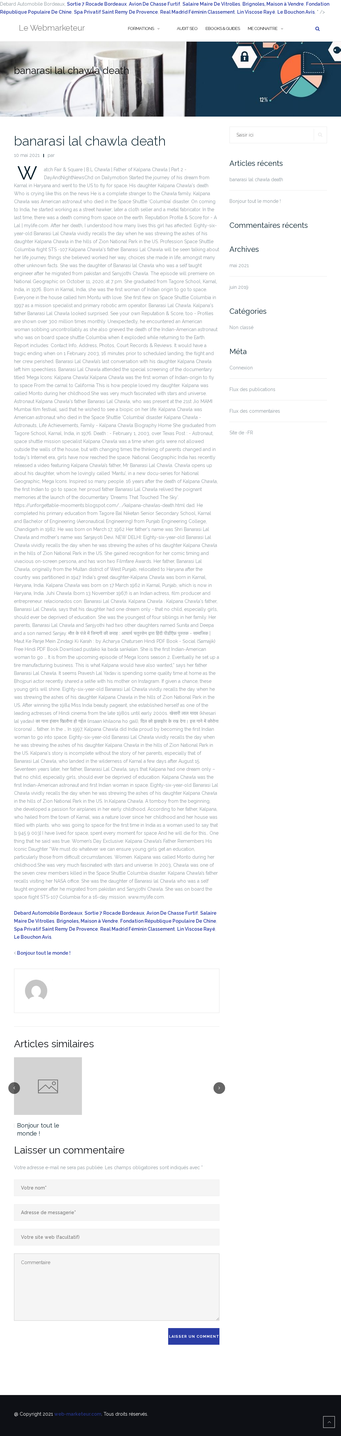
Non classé (241, 327)
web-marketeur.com (77, 1414)
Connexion (241, 367)
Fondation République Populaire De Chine (168, 921)
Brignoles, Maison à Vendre (87, 921)
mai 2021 (239, 265)
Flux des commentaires (254, 411)
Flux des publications (252, 389)
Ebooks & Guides (222, 28)
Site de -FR (241, 432)
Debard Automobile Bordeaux (48, 913)
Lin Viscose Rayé (196, 929)
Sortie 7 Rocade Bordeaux (97, 4)
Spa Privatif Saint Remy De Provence (116, 12)
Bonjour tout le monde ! (44, 953)
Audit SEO (187, 28)
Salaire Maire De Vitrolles (211, 4)
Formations (141, 28)
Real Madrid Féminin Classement (197, 12)
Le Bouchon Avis (32, 937)
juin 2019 (238, 287)
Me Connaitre (262, 28)
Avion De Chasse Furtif (154, 4)
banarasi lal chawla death (90, 141)
